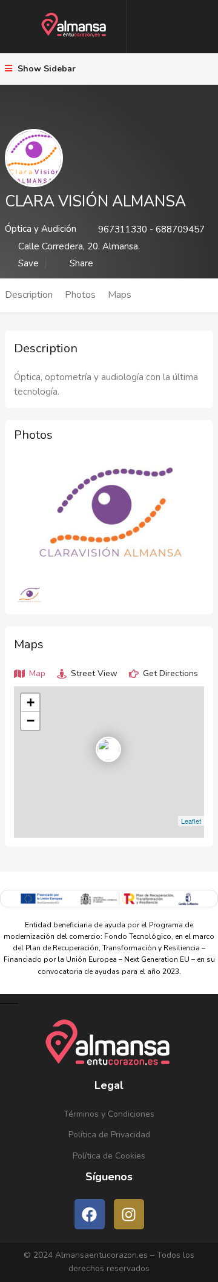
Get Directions (169, 673)
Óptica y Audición (40, 229)
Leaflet (191, 821)
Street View (92, 673)
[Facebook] (89, 1214)
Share (80, 262)
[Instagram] (129, 1214)
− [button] (31, 720)
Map (36, 673)
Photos (80, 294)
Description (29, 294)
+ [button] (31, 702)
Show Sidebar (45, 68)
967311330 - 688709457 (151, 229)
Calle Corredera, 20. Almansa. (79, 246)
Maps (119, 294)
